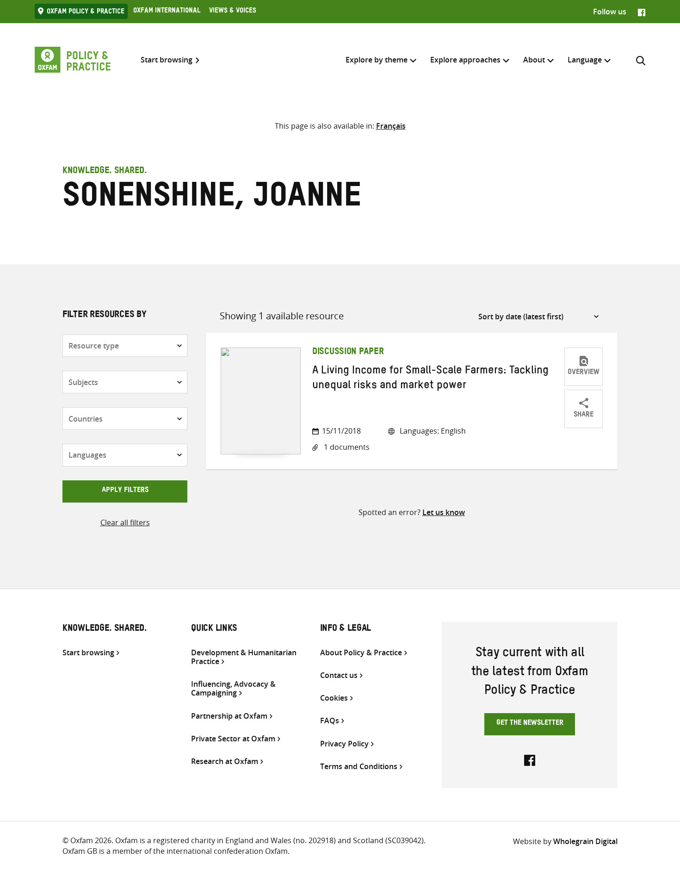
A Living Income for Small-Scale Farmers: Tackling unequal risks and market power (430, 379)
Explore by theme (377, 60)
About (534, 60)
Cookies (334, 698)
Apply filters (125, 491)
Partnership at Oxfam (229, 716)
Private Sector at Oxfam (233, 738)
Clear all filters (125, 522)
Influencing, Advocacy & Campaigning (233, 688)
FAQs (329, 720)
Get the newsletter (529, 724)
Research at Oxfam (224, 761)
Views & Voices (232, 11)
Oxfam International (166, 11)
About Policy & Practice (361, 652)
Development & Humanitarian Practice (244, 657)
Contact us (339, 675)
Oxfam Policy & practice (85, 12)
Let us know (443, 512)
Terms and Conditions (358, 766)
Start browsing (166, 60)
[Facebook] (641, 11)
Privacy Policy (344, 744)
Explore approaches (465, 60)
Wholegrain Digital (585, 841)
